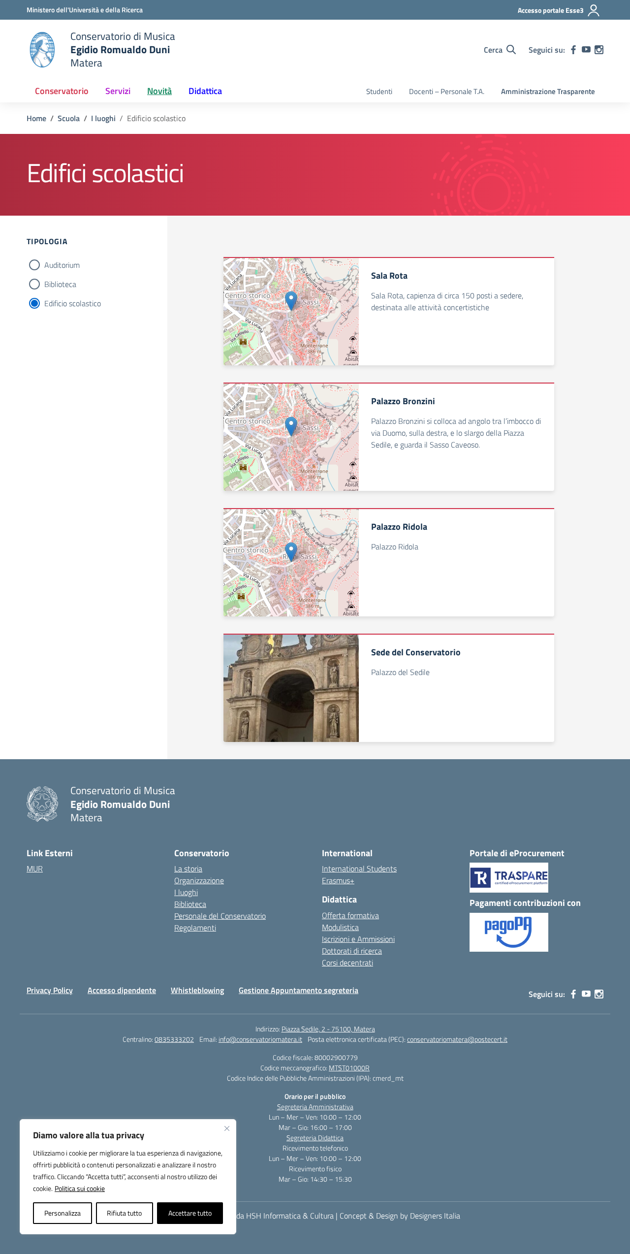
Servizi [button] (117, 90)
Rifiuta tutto (124, 1213)
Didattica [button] (205, 90)
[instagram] (599, 49)
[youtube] (586, 49)
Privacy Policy (50, 990)
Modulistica (340, 927)
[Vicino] (226, 1128)
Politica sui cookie (80, 1188)
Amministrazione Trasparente (548, 91)
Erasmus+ (338, 880)
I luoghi (186, 892)
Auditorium (62, 265)
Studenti (379, 91)
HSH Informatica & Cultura (290, 1216)
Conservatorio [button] (62, 90)
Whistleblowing (197, 990)
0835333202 (174, 1039)
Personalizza (62, 1213)
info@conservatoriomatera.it (260, 1039)
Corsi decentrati (347, 962)
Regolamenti (195, 927)
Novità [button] (159, 90)
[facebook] (573, 49)
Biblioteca (60, 284)
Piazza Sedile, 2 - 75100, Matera (328, 1029)
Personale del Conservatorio (220, 916)
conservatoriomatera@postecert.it (457, 1039)
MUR (35, 868)
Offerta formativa (350, 915)
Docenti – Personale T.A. (446, 91)
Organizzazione (199, 880)
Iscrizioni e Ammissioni (358, 939)
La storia (188, 868)
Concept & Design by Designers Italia (400, 1216)
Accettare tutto (190, 1213)
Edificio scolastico (72, 303)
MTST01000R (349, 1067)
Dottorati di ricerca (352, 951)
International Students (359, 868)
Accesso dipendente (122, 990)
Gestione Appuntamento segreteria (298, 990)
